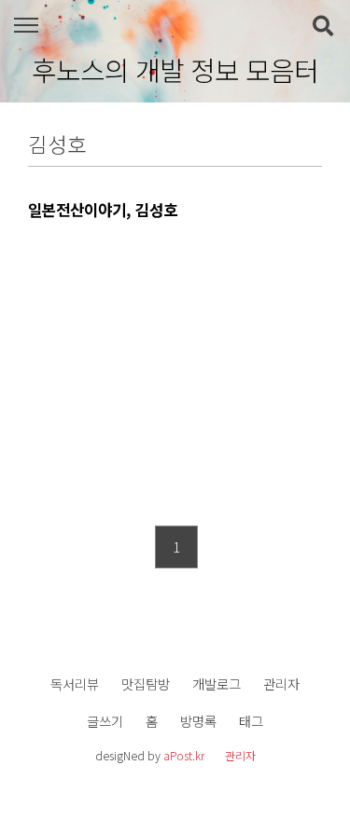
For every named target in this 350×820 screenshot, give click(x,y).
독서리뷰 (74, 683)
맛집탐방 (145, 683)
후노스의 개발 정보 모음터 (175, 70)
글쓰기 (105, 721)
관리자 (281, 683)
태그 (251, 721)
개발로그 (216, 683)
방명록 (198, 721)
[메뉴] (26, 26)
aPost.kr (183, 755)
